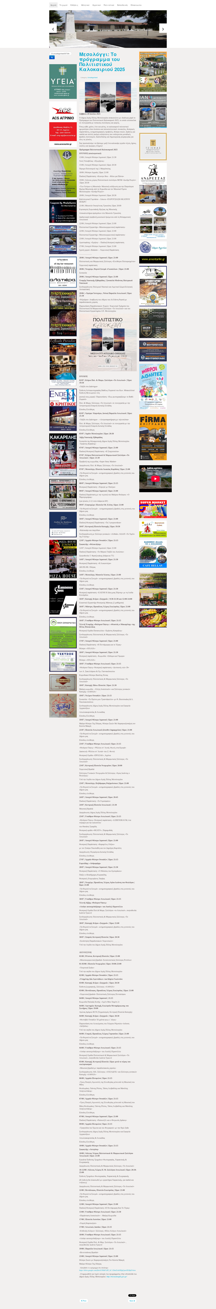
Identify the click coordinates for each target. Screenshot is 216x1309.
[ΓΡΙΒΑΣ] (63, 705)
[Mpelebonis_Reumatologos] (63, 211)
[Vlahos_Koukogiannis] (63, 494)
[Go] (52, 57)
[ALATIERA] (63, 272)
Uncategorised (93, 77)
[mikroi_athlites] (153, 386)
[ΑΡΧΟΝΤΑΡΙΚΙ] (153, 286)
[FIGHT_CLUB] (63, 454)
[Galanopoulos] (153, 617)
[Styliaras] (63, 632)
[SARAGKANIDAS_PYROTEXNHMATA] (63, 313)
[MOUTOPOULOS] (153, 350)
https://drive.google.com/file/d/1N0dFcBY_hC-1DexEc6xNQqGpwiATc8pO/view (107, 1270)
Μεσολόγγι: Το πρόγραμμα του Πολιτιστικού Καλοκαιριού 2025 (102, 62)
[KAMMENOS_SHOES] (63, 597)
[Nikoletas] (63, 173)
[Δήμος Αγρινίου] (153, 247)
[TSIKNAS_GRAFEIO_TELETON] (153, 146)
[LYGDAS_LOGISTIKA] (63, 524)
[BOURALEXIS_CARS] (63, 239)
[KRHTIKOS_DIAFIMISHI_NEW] (63, 409)
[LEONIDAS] (63, 682)
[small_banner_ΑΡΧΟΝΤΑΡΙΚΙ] (153, 259)
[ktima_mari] (153, 222)
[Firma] (153, 437)
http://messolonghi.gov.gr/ (116, 1277)
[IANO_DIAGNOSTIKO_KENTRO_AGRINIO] (153, 111)
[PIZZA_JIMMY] (63, 558)
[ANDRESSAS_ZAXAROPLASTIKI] (153, 183)
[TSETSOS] (63, 661)
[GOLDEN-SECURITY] (153, 323)
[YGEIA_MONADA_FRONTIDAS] (63, 81)
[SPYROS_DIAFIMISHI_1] (153, 589)
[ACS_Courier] (63, 124)
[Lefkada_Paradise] (63, 362)
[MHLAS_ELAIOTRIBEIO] (153, 71)
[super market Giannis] (153, 509)
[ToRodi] (153, 528)
